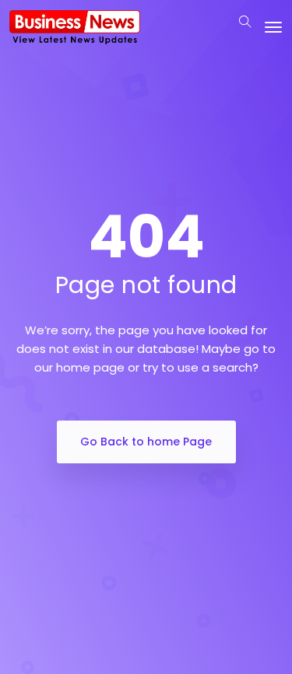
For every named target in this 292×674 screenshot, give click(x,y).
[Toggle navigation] (273, 27)
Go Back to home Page (146, 441)
